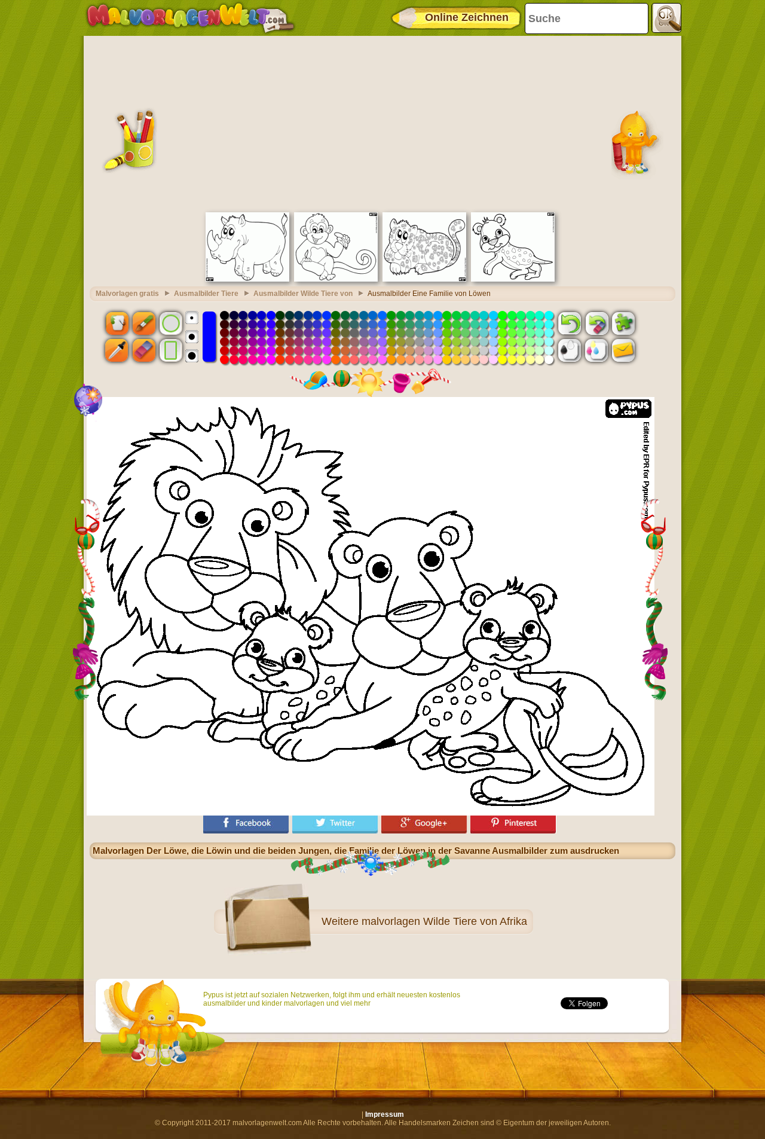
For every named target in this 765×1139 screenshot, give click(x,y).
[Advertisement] (382, 122)
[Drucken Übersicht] (569, 350)
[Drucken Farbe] (596, 350)
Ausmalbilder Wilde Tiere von (303, 293)
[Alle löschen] (596, 323)
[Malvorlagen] (190, 18)
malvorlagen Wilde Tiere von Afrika (444, 921)
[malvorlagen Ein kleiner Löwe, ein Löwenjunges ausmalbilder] (513, 279)
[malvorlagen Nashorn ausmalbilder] (247, 279)
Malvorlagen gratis (127, 293)
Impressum (384, 1114)
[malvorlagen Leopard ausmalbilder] (424, 279)
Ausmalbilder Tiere (206, 293)
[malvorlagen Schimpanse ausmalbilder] (336, 279)
